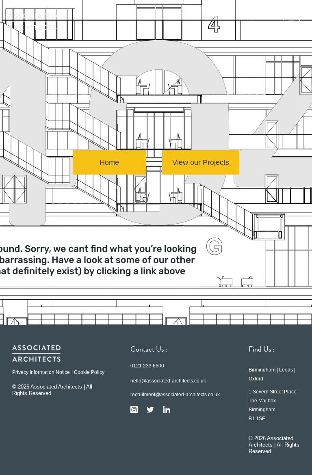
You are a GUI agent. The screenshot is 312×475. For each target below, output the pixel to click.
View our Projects (200, 162)
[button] (292, 21)
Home (109, 162)
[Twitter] (150, 409)
